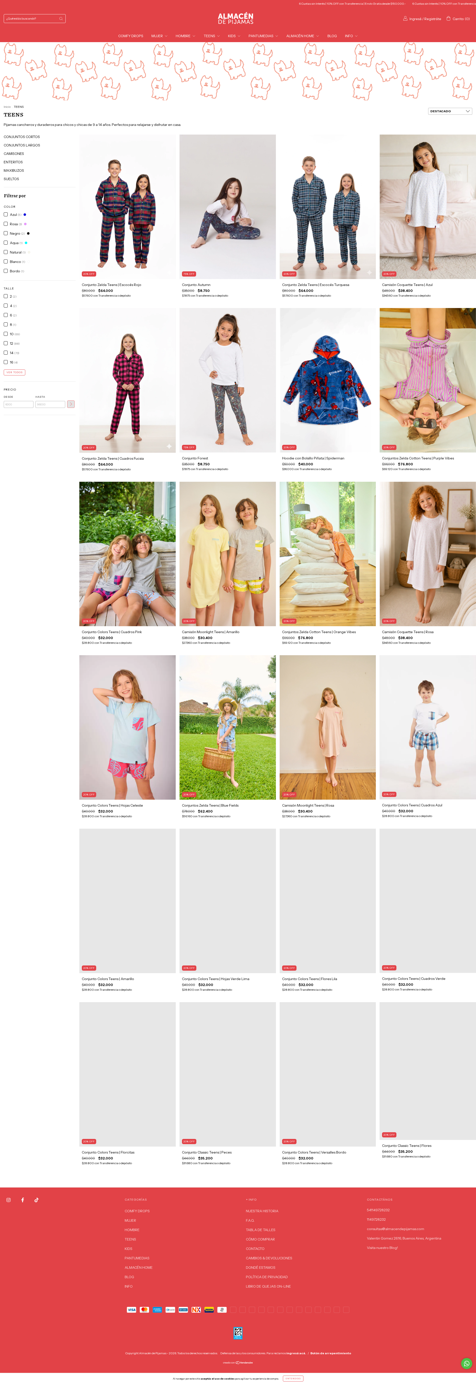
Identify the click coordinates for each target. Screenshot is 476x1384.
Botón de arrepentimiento (330, 1353)
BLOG (332, 36)
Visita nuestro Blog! (382, 1247)
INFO (349, 36)
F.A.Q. (250, 1220)
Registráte (432, 19)
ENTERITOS (13, 162)
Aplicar (71, 404)
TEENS (210, 36)
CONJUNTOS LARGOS (22, 145)
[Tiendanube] (238, 1363)
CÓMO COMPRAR (260, 1239)
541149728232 (378, 1210)
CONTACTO (255, 1248)
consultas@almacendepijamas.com (395, 1229)
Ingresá (415, 19)
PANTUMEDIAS (261, 36)
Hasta (40, 396)
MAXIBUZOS (14, 170)
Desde (8, 396)
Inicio (7, 107)
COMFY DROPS (130, 36)
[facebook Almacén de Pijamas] (23, 1200)
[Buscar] (61, 18)
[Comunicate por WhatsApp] (466, 1363)
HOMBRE (183, 36)
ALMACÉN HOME (300, 36)
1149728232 (376, 1219)
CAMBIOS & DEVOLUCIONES (269, 1258)
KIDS (232, 36)
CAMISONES (14, 153)
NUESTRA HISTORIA (262, 1211)
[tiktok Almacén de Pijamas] (36, 1200)
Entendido (293, 1378)
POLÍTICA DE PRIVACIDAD (267, 1277)
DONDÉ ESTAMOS (260, 1267)
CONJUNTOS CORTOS (22, 137)
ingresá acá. (296, 1353)
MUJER (157, 36)
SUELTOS (11, 179)
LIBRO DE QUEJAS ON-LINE (268, 1286)
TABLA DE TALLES (260, 1230)
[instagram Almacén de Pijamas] (9, 1200)
